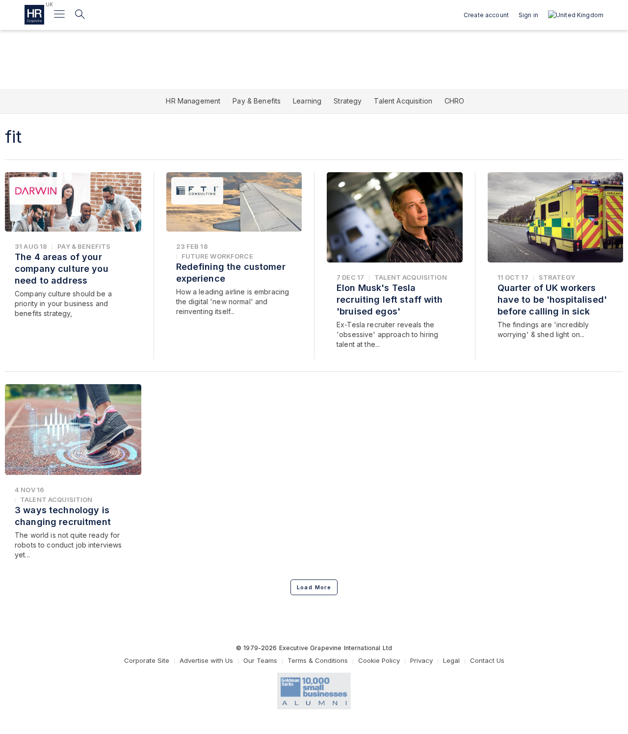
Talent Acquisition (403, 101)
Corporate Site (146, 660)
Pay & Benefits (257, 101)
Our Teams (260, 660)
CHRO (455, 101)
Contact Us (487, 660)
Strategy (348, 101)
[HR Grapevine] (34, 14)
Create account (486, 15)
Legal (451, 660)
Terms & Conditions (318, 660)
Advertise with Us (206, 660)
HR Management (193, 101)
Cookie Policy (379, 660)
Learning (307, 101)
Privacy (421, 660)
